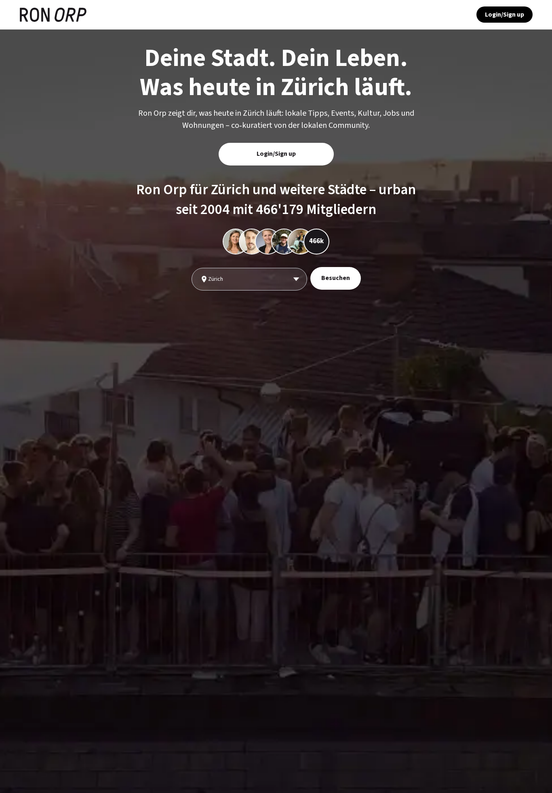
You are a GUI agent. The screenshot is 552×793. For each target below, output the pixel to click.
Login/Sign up (504, 14)
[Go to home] (53, 15)
